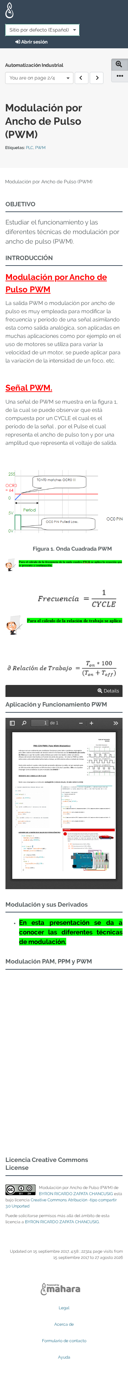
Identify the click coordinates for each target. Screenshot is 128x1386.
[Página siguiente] (96, 78)
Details (110, 691)
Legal (64, 1307)
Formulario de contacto (64, 1340)
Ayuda (64, 1357)
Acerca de (64, 1324)
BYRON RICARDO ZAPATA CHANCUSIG (76, 1193)
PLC (29, 147)
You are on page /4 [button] (32, 78)
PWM (40, 147)
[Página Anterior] (81, 78)
